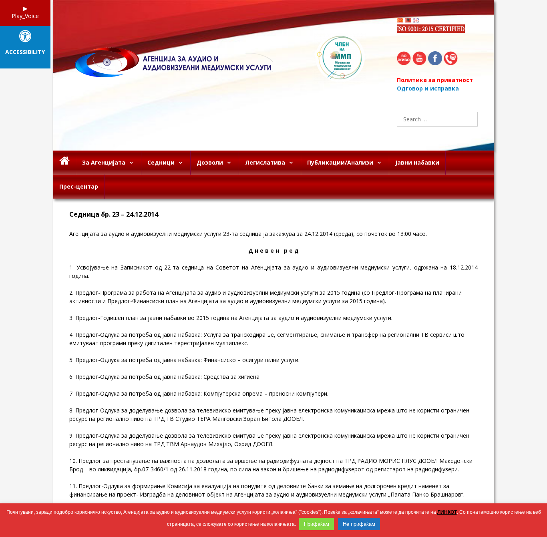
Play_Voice (25, 16)
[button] (133, 163)
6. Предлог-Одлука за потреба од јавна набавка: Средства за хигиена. (165, 376)
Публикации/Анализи (340, 162)
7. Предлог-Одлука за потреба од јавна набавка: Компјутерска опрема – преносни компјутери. (198, 393)
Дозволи (210, 162)
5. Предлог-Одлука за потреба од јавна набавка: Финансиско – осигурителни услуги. (184, 360)
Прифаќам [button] (316, 524)
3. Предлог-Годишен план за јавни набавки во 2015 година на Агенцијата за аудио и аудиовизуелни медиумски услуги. (230, 318)
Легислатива (265, 162)
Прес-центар (78, 186)
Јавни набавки (417, 162)
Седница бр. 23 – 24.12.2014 (113, 214)
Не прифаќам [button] (359, 524)
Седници (161, 162)
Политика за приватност (435, 80)
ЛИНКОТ (447, 512)
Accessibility (25, 52)
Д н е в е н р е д (273, 250)
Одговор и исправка (428, 88)
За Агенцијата (103, 162)
